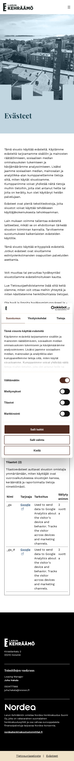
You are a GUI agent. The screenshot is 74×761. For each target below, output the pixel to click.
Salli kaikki (37, 429)
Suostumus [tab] (13, 318)
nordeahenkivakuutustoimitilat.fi (23, 732)
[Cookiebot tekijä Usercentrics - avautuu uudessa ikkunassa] (54, 308)
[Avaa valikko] (69, 7)
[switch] (65, 391)
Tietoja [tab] (61, 318)
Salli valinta (37, 439)
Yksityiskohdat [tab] (37, 318)
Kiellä (37, 450)
